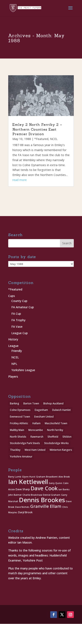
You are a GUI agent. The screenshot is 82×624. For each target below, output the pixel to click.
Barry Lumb (14, 476)
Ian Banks (64, 489)
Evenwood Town (20, 416)
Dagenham (41, 410)
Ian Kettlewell (28, 482)
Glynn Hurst (28, 476)
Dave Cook (44, 488)
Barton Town (31, 403)
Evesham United (44, 416)
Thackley (15, 450)
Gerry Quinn (55, 483)
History (13, 339)
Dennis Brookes (42, 500)
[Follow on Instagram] (70, 614)
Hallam (36, 423)
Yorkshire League (23, 370)
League (13, 346)
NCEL (54, 139)
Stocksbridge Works (56, 443)
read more (19, 180)
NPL (14, 364)
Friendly (16, 351)
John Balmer (15, 494)
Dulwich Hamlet (61, 410)
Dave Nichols (22, 507)
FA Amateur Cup (22, 307)
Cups (11, 296)
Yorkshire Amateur (21, 456)
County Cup (19, 301)
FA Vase (16, 327)
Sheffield (53, 436)
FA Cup (16, 314)
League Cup (19, 333)
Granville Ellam (45, 506)
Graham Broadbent (47, 476)
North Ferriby (55, 430)
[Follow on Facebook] (53, 614)
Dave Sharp (23, 489)
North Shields (18, 436)
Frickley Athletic (19, 423)
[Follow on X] (62, 614)
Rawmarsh (36, 436)
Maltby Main (17, 430)
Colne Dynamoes (20, 410)
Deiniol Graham (51, 494)
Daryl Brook (25, 512)
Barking (14, 403)
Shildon (66, 436)
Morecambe (35, 430)
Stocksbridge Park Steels (25, 443)
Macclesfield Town (56, 423)
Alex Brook (64, 476)
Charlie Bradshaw (32, 494)
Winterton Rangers (61, 450)
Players (13, 376)
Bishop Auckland (53, 403)
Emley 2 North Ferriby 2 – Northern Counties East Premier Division (37, 129)
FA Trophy (18, 320)
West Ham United (35, 450)
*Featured (41, 139)
